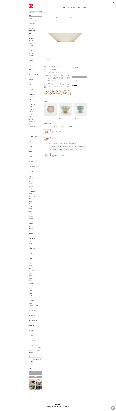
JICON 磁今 (31, 96)
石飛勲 (30, 86)
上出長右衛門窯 (32, 126)
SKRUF (30, 258)
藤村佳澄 (31, 55)
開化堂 (30, 114)
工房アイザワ (31, 156)
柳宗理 (30, 303)
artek (30, 25)
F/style (30, 48)
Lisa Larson (31, 171)
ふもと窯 (31, 60)
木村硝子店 (31, 139)
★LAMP (30, 342)
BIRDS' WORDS (32, 30)
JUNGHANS (31, 109)
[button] (73, 7)
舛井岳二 (31, 183)
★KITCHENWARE (32, 318)
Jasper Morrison (32, 94)
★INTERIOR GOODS (33, 320)
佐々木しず (31, 243)
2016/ (30, 211)
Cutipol (30, 43)
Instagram (36, 374)
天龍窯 (30, 275)
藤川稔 (30, 50)
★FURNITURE (32, 340)
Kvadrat (30, 144)
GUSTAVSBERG (32, 72)
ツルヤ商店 (31, 270)
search (40, 12)
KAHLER (31, 111)
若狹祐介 (31, 293)
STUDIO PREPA (32, 248)
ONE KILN (31, 231)
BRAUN (30, 33)
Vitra (30, 285)
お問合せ (31, 361)
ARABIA (30, 18)
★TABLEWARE (32, 315)
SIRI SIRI (31, 255)
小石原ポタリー (32, 149)
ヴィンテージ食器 (32, 310)
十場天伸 (31, 106)
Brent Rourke (31, 35)
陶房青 (30, 278)
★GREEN (31, 335)
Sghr (30, 245)
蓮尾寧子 (31, 77)
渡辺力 (30, 295)
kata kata (31, 131)
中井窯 (30, 206)
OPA (30, 236)
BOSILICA (31, 38)
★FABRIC (31, 327)
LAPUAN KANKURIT (33, 166)
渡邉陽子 (31, 290)
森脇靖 (30, 201)
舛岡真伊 (31, 186)
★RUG (30, 337)
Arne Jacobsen (32, 23)
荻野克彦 (31, 226)
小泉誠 (30, 151)
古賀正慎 (31, 161)
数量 (73, 71)
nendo (30, 213)
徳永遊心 (31, 280)
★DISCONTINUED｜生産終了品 (35, 347)
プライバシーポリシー (33, 363)
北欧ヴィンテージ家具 (33, 313)
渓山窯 (30, 146)
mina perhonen (32, 191)
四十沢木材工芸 (32, 28)
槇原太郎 (31, 178)
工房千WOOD (32, 159)
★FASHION (31, 325)
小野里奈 (31, 228)
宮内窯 (30, 193)
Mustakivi (31, 203)
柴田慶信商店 (31, 250)
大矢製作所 (31, 221)
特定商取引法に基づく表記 (34, 364)
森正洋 (30, 198)
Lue (30, 176)
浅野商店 (31, 352)
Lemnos (30, 168)
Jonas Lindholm (32, 104)
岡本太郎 (31, 223)
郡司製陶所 (31, 69)
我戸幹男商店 (31, 63)
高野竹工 (31, 263)
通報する (73, 83)
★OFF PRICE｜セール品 (34, 350)
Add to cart (79, 76)
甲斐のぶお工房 (32, 116)
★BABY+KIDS (32, 332)
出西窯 (30, 253)
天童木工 (31, 273)
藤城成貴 (31, 53)
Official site (36, 371)
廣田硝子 (31, 79)
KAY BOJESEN (32, 134)
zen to (30, 308)
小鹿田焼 (31, 233)
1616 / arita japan (32, 91)
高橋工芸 (31, 265)
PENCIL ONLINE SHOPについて (35, 359)
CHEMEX (31, 40)
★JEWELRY (31, 330)
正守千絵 (31, 181)
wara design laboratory (33, 298)
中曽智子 (31, 208)
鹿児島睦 (31, 121)
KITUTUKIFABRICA (33, 136)
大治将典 (31, 218)
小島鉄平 (31, 163)
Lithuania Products (32, 173)
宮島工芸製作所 (32, 196)
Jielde (30, 99)
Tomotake (31, 283)
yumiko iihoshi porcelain (33, 305)
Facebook (35, 376)
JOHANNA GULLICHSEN (34, 101)
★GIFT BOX (31, 345)
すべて (48, 126)
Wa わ (30, 288)
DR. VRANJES (32, 45)
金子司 (30, 124)
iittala (30, 84)
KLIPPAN (31, 141)
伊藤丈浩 (31, 89)
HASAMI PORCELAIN (33, 74)
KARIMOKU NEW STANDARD (35, 129)
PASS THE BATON (32, 238)
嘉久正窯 (31, 119)
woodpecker (31, 300)
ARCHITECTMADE (33, 20)
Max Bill (30, 188)
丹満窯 (30, 268)
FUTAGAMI (31, 58)
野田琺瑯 (31, 216)
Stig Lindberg (31, 260)
